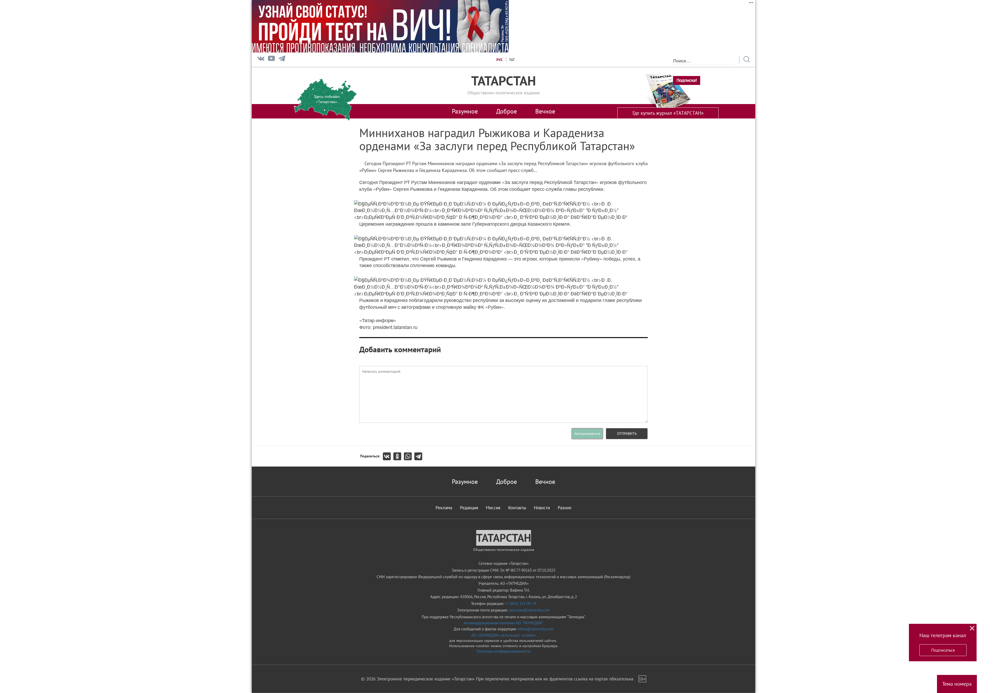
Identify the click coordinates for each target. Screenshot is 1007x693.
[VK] (261, 60)
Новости (542, 508)
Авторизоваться (587, 433)
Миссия (493, 508)
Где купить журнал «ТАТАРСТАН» (668, 113)
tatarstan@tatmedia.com (529, 610)
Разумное (465, 111)
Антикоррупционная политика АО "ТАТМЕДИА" (503, 622)
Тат (512, 59)
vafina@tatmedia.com (535, 628)
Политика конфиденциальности (503, 651)
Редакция (469, 508)
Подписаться (943, 650)
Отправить (627, 433)
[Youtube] (271, 60)
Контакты (517, 508)
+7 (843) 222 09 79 (520, 603)
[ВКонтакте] (388, 456)
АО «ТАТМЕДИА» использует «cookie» (503, 635)
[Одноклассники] (398, 456)
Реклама (444, 508)
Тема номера (957, 683)
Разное (564, 508)
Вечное (545, 111)
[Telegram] (282, 60)
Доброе (506, 111)
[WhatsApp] (409, 456)
